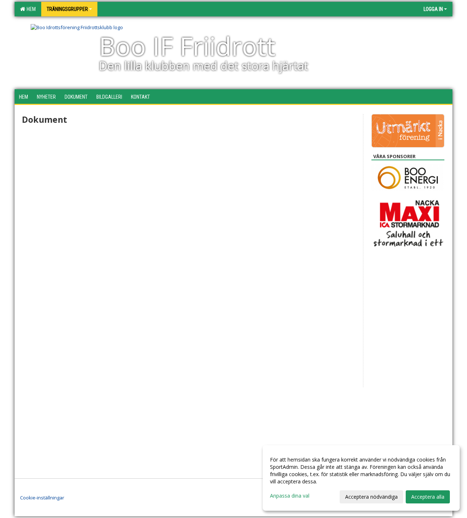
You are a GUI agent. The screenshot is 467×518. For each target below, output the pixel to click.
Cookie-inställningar (42, 497)
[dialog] (361, 478)
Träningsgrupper (67, 9)
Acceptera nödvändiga (371, 496)
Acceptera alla (427, 496)
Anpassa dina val (289, 496)
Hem (30, 9)
